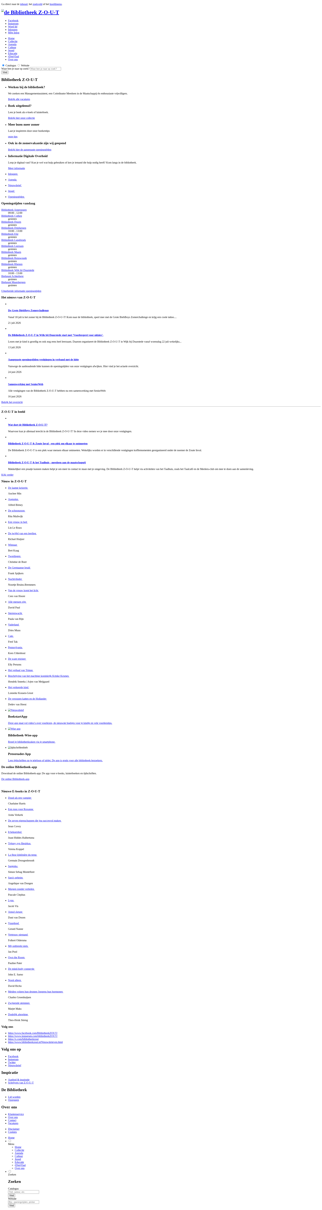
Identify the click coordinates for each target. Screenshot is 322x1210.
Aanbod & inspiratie (19, 1079)
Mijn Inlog (13, 32)
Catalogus (13, 1188)
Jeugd (11, 50)
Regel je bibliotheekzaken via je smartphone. (31, 741)
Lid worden (14, 1096)
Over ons (13, 59)
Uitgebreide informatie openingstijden (21, 291)
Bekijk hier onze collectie (21, 118)
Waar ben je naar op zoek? (15, 68)
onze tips (12, 136)
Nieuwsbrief (14, 1065)
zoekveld (37, 4)
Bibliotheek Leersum (12, 246)
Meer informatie (16, 168)
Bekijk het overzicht (12, 402)
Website (12, 1198)
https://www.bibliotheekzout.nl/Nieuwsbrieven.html (35, 1042)
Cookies (12, 1132)
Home (18, 1147)
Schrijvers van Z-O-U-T (21, 1082)
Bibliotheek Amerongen (14, 209)
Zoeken (12, 1174)
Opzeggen (13, 1100)
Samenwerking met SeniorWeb (25, 384)
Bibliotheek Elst (9, 234)
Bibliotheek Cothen (11, 215)
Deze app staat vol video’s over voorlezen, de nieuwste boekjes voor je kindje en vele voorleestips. (60, 723)
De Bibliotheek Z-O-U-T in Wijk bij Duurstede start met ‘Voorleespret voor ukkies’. (55, 335)
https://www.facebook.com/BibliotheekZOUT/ (33, 1033)
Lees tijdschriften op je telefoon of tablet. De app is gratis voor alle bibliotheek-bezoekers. (55, 760)
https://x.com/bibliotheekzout (23, 1039)
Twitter (12, 1062)
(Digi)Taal (13, 56)
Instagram (13, 23)
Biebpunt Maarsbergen (13, 282)
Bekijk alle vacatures (19, 99)
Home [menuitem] (11, 1137)
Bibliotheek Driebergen (13, 228)
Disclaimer (13, 1129)
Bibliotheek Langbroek (13, 240)
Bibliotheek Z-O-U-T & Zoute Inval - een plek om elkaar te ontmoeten (48, 443)
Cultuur (12, 47)
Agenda (12, 44)
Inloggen (12, 29)
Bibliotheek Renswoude (14, 258)
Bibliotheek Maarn (11, 252)
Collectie (12, 41)
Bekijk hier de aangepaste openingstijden (29, 149)
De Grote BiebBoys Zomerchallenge (28, 310)
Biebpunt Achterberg (12, 276)
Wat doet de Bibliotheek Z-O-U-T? (27, 424)
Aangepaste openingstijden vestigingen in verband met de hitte (43, 359)
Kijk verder (7, 474)
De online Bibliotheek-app (15, 779)
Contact (12, 1120)
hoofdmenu (56, 4)
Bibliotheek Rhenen (11, 264)
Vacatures (13, 1123)
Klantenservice (16, 1114)
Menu (11, 1144)
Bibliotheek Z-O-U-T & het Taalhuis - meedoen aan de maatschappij (47, 462)
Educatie (12, 53)
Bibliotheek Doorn (11, 221)
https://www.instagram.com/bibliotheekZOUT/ (33, 1036)
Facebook (13, 20)
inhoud (24, 4)
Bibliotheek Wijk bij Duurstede (17, 270)
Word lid (12, 26)
